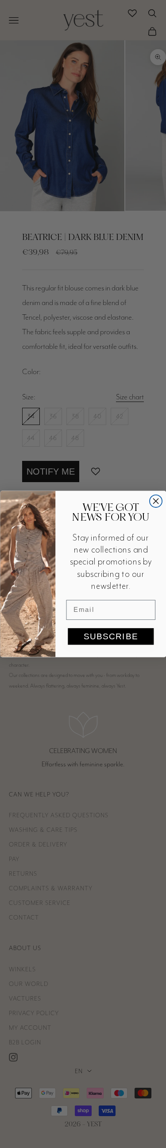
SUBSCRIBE (111, 636)
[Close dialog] (156, 501)
